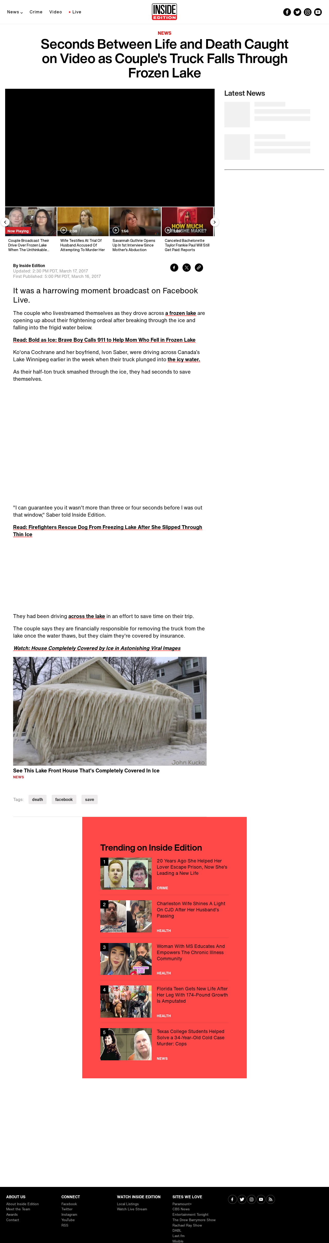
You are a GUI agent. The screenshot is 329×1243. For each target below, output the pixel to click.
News (13, 12)
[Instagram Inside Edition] (308, 12)
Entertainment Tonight (190, 1214)
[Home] (164, 12)
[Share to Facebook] (174, 268)
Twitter (66, 1209)
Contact (12, 1220)
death (37, 799)
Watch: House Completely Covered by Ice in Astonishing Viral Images (96, 648)
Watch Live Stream (132, 1209)
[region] (110, 711)
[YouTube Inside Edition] (318, 12)
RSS (64, 1225)
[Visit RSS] (270, 1200)
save (89, 799)
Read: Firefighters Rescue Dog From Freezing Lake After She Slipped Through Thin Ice (107, 530)
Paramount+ (182, 1204)
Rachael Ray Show (187, 1225)
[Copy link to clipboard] (199, 268)
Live (76, 12)
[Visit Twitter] (241, 1200)
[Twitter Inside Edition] (297, 12)
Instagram (69, 1214)
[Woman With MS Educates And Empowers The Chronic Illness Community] (164, 959)
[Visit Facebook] (232, 1200)
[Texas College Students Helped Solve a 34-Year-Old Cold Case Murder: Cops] (164, 1044)
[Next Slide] (214, 222)
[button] (109, 710)
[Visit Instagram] (251, 1200)
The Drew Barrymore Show (194, 1220)
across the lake (86, 616)
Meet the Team (18, 1209)
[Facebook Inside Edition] (287, 12)
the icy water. (184, 359)
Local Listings (128, 1204)
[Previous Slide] (5, 222)
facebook (64, 799)
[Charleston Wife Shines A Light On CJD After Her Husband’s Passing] (164, 916)
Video (55, 12)
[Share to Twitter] (186, 268)
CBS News (181, 1209)
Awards (12, 1214)
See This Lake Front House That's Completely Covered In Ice (86, 770)
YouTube (68, 1220)
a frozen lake (180, 313)
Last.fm (178, 1235)
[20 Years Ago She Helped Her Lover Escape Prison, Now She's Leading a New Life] (164, 874)
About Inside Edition (22, 1204)
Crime (36, 12)
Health (164, 930)
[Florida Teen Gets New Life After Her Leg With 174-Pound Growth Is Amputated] (164, 1001)
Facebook (69, 1204)
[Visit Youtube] (261, 1200)
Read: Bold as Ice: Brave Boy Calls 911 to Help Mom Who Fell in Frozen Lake (104, 339)
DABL (176, 1230)
